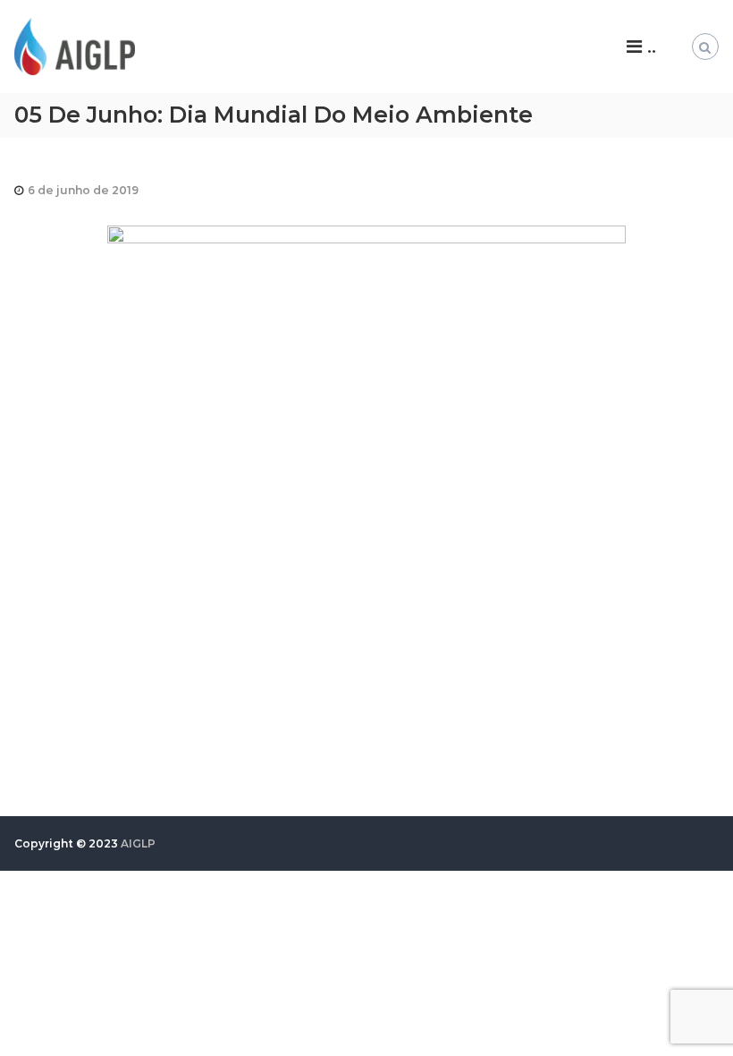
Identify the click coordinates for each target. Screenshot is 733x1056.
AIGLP (138, 843)
